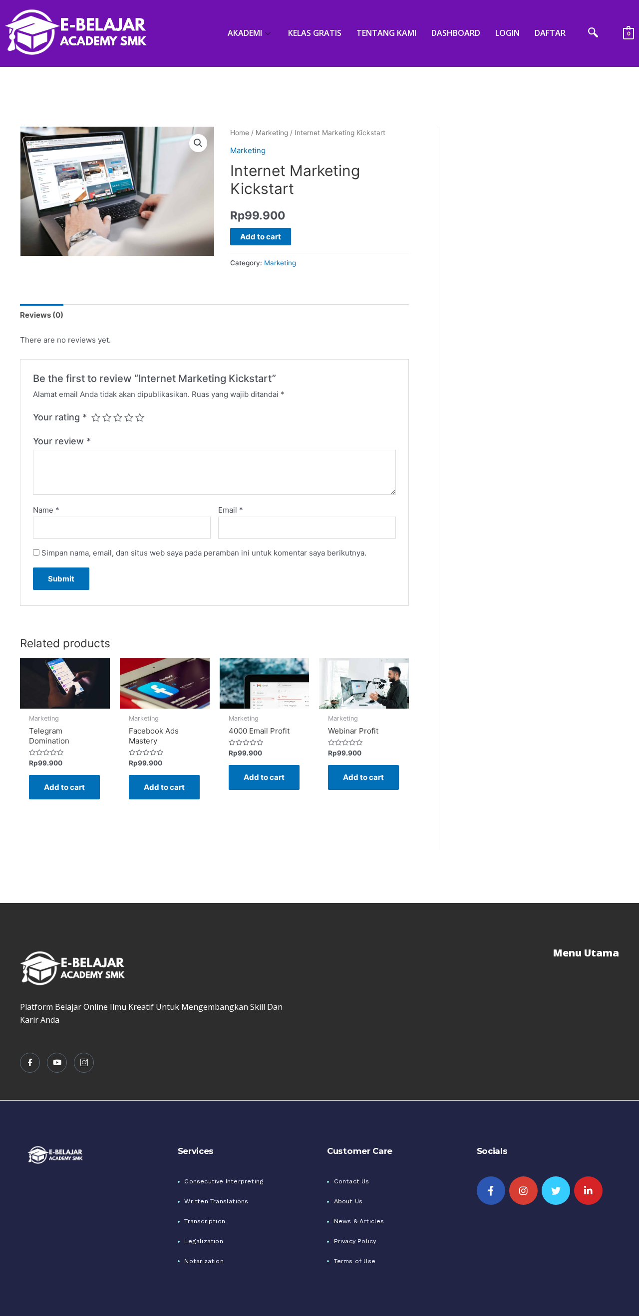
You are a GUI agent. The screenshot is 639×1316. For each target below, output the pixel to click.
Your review (62, 441)
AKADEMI (245, 32)
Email (230, 510)
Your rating (60, 417)
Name (46, 510)
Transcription (204, 1221)
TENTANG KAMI (386, 32)
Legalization (203, 1241)
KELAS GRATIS (314, 32)
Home (239, 133)
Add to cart (260, 236)
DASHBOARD (455, 32)
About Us (348, 1201)
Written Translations (216, 1201)
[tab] (41, 315)
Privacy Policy (355, 1241)
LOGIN (507, 32)
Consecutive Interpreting (224, 1181)
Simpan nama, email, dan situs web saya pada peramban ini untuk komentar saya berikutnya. (203, 553)
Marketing (272, 133)
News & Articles (359, 1221)
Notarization (203, 1261)
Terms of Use (354, 1261)
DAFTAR (550, 32)
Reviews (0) (41, 315)
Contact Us (351, 1181)
